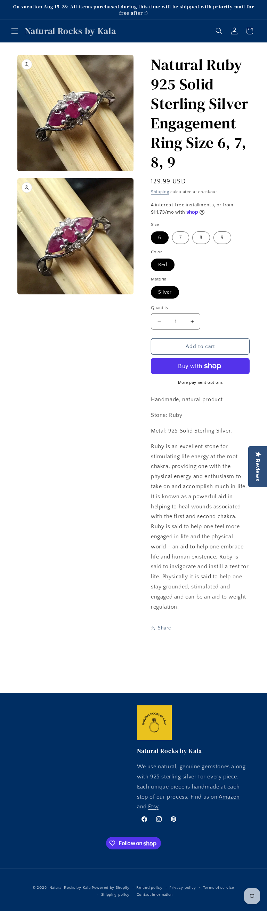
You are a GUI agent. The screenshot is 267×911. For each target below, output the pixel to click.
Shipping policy (115, 895)
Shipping (160, 192)
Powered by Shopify (111, 888)
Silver (165, 292)
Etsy (153, 806)
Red (162, 265)
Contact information (155, 895)
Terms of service (218, 888)
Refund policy (149, 888)
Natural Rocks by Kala (70, 888)
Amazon (229, 797)
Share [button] (164, 628)
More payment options (200, 382)
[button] (14, 31)
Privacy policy (182, 888)
